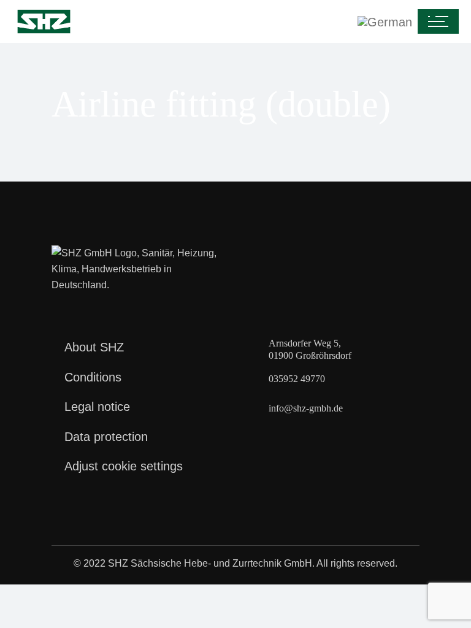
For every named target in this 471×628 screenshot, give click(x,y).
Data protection (106, 436)
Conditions (92, 377)
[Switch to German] (246, 22)
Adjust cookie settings (123, 466)
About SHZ (94, 347)
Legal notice (97, 406)
